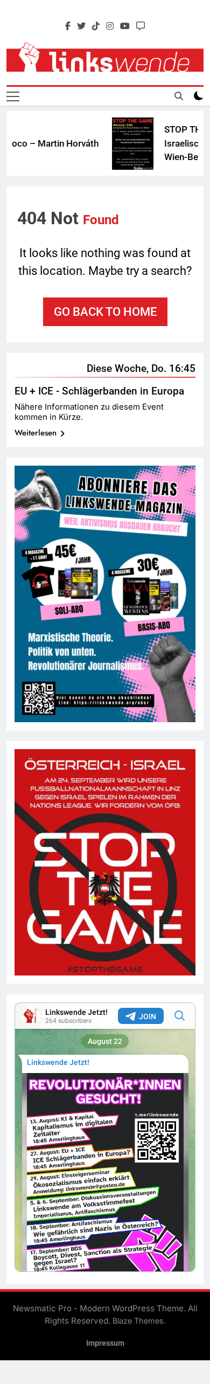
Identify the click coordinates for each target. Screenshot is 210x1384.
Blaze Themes (138, 1320)
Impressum (105, 1343)
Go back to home (105, 312)
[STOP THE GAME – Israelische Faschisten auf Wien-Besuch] (124, 143)
